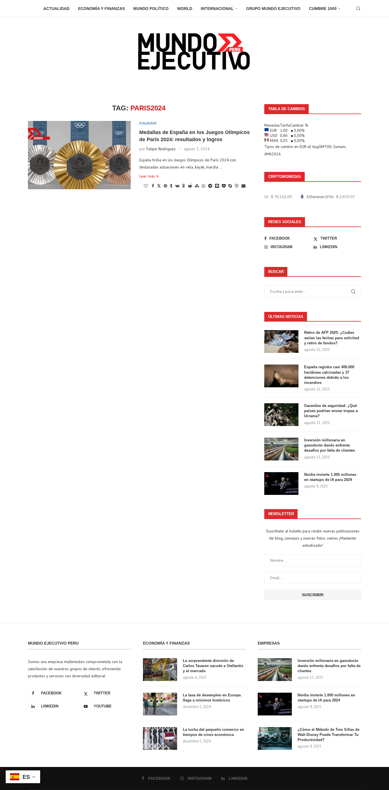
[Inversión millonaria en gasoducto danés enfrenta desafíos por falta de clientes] (281, 449)
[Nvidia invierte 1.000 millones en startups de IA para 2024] (281, 483)
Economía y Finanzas (101, 8)
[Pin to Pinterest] (165, 185)
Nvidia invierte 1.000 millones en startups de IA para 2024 (330, 477)
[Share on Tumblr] (171, 185)
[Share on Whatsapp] (203, 185)
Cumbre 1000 (323, 8)
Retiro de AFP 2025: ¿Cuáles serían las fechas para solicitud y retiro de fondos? (331, 337)
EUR (303, 146)
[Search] (358, 8)
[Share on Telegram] (210, 185)
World (184, 8)
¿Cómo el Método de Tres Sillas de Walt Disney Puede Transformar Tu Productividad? (328, 734)
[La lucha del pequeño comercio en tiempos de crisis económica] (160, 738)
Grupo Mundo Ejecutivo (273, 8)
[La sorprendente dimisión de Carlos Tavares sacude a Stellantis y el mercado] (160, 669)
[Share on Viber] (237, 185)
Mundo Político (151, 8)
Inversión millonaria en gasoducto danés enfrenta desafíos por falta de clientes (329, 445)
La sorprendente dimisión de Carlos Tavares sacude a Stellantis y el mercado (213, 666)
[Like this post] (146, 185)
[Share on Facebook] (153, 185)
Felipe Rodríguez (161, 148)
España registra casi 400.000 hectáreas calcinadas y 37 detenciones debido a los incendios (329, 375)
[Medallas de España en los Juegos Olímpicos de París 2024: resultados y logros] (79, 155)
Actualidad (56, 8)
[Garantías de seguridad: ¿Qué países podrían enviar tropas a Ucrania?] (281, 414)
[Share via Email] (243, 185)
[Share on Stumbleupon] (197, 185)
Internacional (217, 8)
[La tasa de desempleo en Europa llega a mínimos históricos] (160, 704)
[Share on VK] (177, 185)
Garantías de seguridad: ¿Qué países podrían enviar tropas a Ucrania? (331, 411)
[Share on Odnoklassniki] (183, 185)
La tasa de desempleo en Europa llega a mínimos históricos (212, 697)
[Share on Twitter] (159, 185)
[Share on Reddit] (190, 185)
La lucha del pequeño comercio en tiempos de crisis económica (213, 732)
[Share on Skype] (230, 185)
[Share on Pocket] (224, 185)
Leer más (147, 176)
